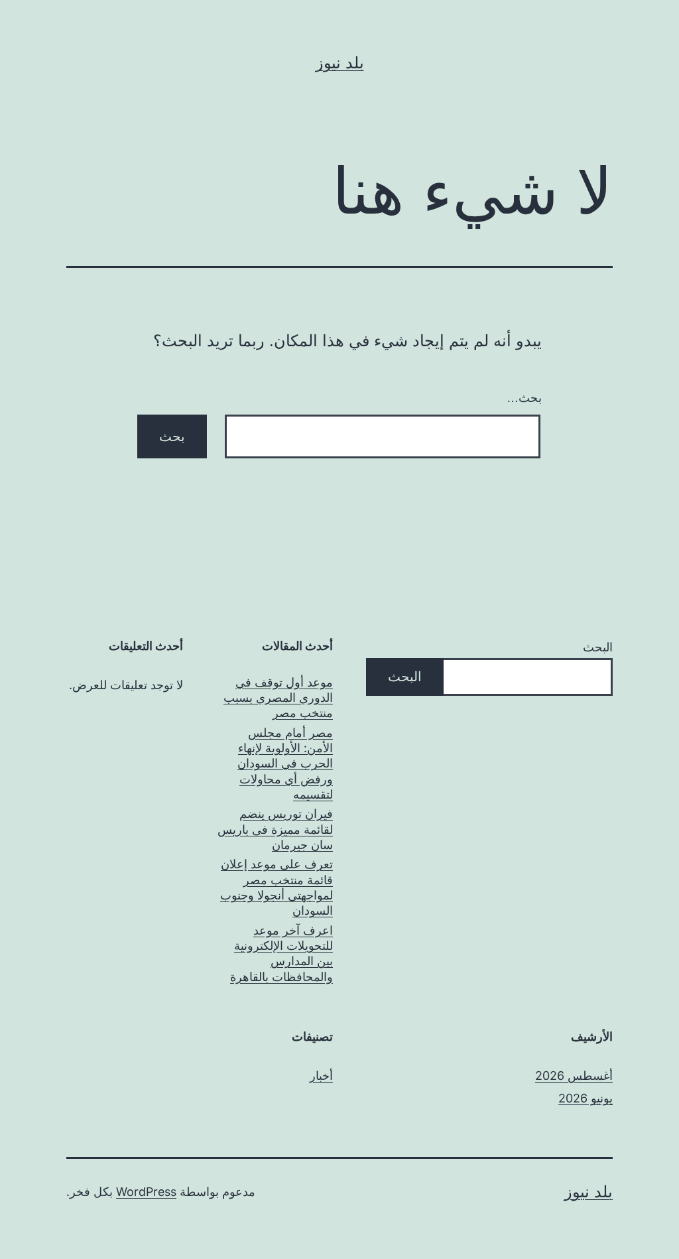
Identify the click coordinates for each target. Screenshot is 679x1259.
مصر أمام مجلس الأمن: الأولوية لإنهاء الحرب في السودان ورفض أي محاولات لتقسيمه (285, 764)
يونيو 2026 (585, 1098)
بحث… (524, 398)
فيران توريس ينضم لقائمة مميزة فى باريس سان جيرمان (275, 829)
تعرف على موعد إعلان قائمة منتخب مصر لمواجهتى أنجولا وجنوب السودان (276, 887)
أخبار (321, 1076)
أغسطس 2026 (574, 1076)
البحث (598, 647)
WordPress (146, 1192)
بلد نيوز (340, 62)
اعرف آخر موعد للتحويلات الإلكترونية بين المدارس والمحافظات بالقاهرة (281, 953)
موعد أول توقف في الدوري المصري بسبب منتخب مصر (278, 697)
